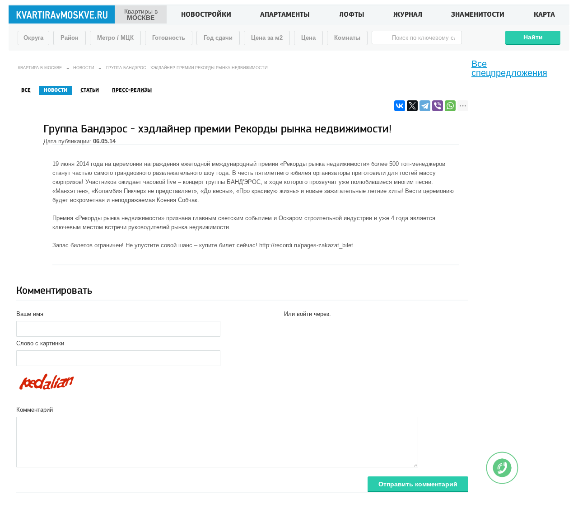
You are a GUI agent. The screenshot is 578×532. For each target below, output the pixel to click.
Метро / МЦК (115, 37)
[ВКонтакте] (399, 105)
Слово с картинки (40, 343)
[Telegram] (425, 105)
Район (70, 37)
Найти (533, 37)
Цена (308, 37)
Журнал (407, 15)
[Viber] (437, 105)
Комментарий (34, 409)
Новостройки (206, 15)
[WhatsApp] (450, 105)
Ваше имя (29, 314)
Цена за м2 (267, 37)
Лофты (351, 15)
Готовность (168, 37)
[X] (412, 105)
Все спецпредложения (509, 68)
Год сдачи (218, 37)
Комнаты (347, 37)
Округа (33, 37)
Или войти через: (307, 314)
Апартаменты (285, 15)
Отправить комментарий (417, 484)
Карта (544, 15)
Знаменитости (477, 15)
